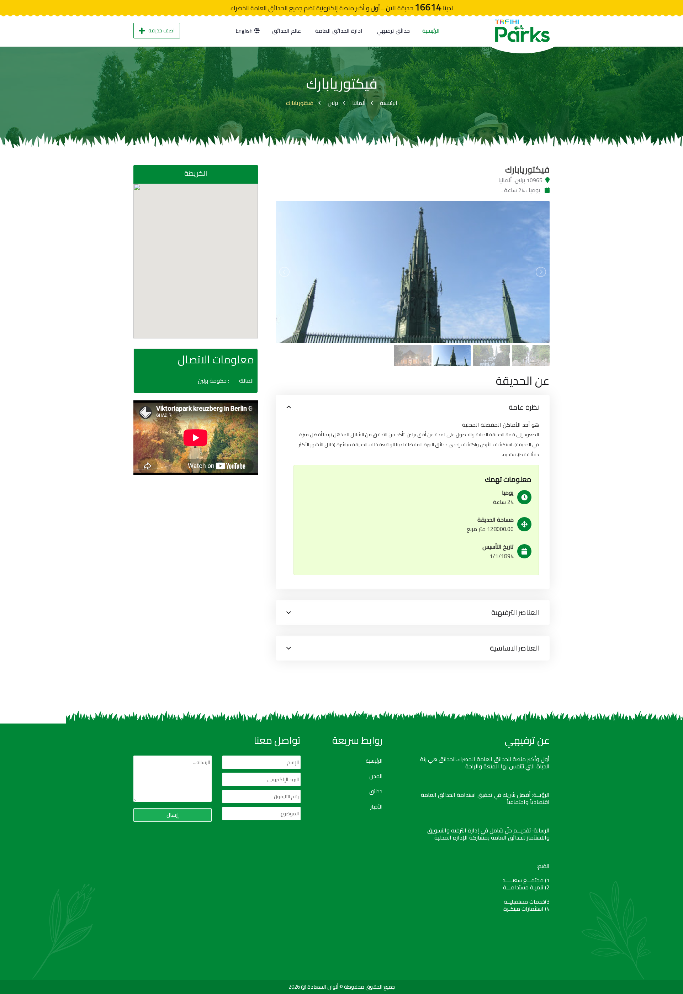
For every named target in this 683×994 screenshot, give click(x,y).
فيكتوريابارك (299, 103)
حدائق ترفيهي (393, 30)
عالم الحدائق (286, 30)
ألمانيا (359, 103)
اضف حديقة (161, 30)
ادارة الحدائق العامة (338, 30)
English (244, 30)
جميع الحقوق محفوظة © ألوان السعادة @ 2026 (341, 987)
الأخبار (376, 806)
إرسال (172, 815)
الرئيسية (431, 30)
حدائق (375, 791)
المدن (375, 776)
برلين (333, 103)
